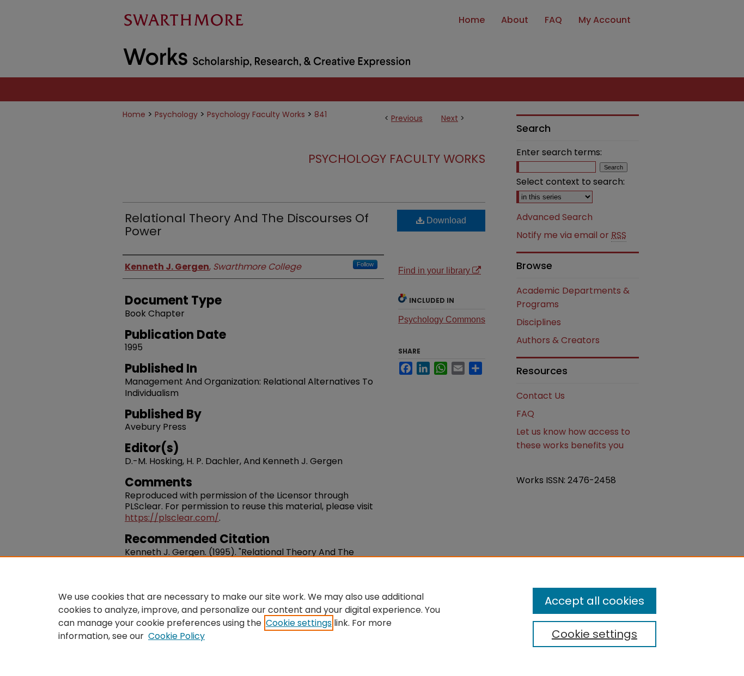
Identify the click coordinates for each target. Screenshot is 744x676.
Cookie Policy (176, 636)
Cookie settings (299, 623)
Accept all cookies (594, 600)
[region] (372, 616)
